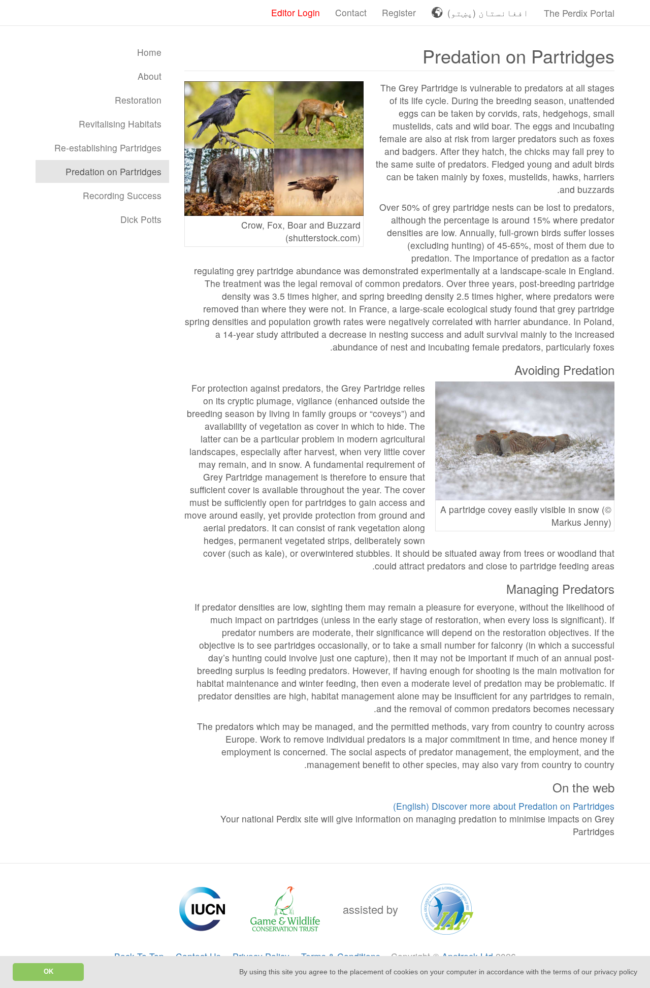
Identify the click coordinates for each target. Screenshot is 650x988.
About (149, 76)
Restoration (138, 99)
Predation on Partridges (113, 171)
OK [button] (48, 971)
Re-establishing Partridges (107, 147)
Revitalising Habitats (120, 123)
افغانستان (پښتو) (488, 12)
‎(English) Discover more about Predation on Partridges (503, 806)
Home (149, 52)
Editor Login (295, 12)
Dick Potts (140, 219)
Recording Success (122, 195)
